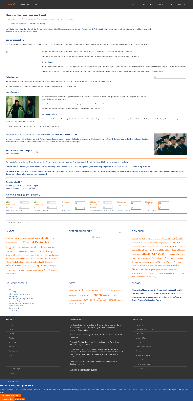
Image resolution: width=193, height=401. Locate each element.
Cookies (160, 382)
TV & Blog (170, 4)
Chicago (101, 290)
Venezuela (54, 270)
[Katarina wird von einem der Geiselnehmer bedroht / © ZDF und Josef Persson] (170, 87)
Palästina (8, 262)
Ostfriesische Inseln (148, 262)
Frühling (147, 294)
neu (133, 4)
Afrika (135, 238)
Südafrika (48, 266)
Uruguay (41, 270)
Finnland (25, 247)
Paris (101, 299)
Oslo (97, 300)
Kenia (23, 255)
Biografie (12, 360)
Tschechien (16, 270)
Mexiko (52, 255)
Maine (157, 250)
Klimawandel (178, 294)
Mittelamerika (136, 254)
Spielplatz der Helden (143, 355)
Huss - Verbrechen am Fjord (15, 210)
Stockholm (110, 299)
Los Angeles (107, 295)
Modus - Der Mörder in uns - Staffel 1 (102, 210)
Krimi (51, 19)
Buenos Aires (93, 290)
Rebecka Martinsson (123, 210)
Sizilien (176, 265)
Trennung (141, 300)
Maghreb (151, 250)
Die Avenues (13, 296)
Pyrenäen (135, 265)
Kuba (32, 255)
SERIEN (160, 4)
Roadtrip (171, 297)
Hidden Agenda (66, 210)
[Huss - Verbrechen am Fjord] (11, 205)
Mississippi (181, 250)
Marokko (44, 255)
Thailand (8, 270)
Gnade (138, 351)
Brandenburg (157, 243)
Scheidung (12, 292)
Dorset (141, 247)
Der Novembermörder (41, 210)
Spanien (41, 265)
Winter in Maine (141, 338)
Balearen (135, 243)
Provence (177, 262)
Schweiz (21, 265)
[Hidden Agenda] (67, 204)
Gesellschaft (13, 351)
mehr (180, 4)
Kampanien (182, 247)
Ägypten (17, 238)
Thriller (11, 347)
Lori (10, 289)
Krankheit (136, 297)
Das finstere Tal (141, 369)
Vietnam (8, 273)
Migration (163, 297)
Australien (41, 238)
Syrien (54, 266)
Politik (11, 355)
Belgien (50, 238)
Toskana (138, 277)
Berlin (81, 290)
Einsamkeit (162, 290)
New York (148, 258)
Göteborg (41, 24)
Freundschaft (138, 294)
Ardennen (158, 239)
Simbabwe (27, 266)
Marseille (117, 295)
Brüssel (86, 290)
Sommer (179, 297)
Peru (13, 262)
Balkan (141, 243)
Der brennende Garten (16, 306)
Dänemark (29, 242)
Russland (39, 262)
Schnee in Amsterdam (144, 347)
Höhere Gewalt (141, 325)
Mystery (12, 373)
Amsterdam (73, 290)
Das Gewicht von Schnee (144, 329)
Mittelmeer (148, 253)
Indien (21, 252)
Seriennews (42, 19)
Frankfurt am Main (108, 290)
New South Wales (138, 258)
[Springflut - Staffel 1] (151, 204)
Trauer (134, 300)
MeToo (156, 297)
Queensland (143, 265)
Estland (19, 247)
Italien (45, 251)
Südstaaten (162, 274)
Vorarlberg (153, 277)
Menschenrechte (147, 297)
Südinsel (148, 274)
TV (9, 19)
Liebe (11, 329)
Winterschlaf (140, 360)
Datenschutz (171, 382)
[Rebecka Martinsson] (123, 204)
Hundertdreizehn (14, 308)
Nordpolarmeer (158, 258)
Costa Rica (19, 243)
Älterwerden (137, 290)
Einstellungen (20, 399)
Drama (11, 334)
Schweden (13, 24)
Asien (170, 238)
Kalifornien (171, 246)
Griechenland (49, 247)
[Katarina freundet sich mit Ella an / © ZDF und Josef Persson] (22, 107)
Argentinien (31, 238)
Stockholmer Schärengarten (168, 270)
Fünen (149, 247)
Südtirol (169, 274)
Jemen (56, 252)
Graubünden (155, 247)
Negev (166, 254)
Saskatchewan (161, 265)
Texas (182, 274)
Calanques (165, 243)
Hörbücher (161, 293)
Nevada (182, 254)
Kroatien (27, 255)
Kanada (17, 255)
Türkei (22, 270)
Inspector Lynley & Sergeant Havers (21, 299)
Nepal (57, 255)
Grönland (9, 252)
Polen (17, 262)
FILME (151, 4)
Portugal (23, 262)
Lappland (135, 250)
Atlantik (178, 238)
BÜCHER (142, 4)
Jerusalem (71, 295)
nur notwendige (7, 399)
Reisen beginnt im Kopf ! (84, 369)
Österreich (53, 258)
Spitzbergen (154, 270)
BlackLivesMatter (149, 290)
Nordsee (169, 257)
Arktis (164, 239)
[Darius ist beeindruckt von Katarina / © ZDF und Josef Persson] (22, 62)
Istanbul (121, 290)
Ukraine (29, 270)
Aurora (138, 342)
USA (47, 270)
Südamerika (138, 273)
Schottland (47, 262)
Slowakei (33, 266)
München (79, 300)
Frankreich (36, 247)
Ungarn (35, 270)
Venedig (77, 303)
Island (34, 252)
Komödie (12, 342)
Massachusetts (172, 250)
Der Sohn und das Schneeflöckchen (21, 303)
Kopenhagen (84, 294)
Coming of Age (14, 369)
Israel (39, 251)
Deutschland (42, 242)
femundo (12, 4)
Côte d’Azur (175, 242)
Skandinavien (31, 24)
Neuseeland (10, 259)
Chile (14, 243)
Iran (26, 252)
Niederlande (21, 258)
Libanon (37, 255)
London (96, 294)
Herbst (152, 294)
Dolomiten (135, 247)
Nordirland (34, 258)
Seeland (169, 265)
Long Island (143, 250)
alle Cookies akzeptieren (10, 395)
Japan (52, 252)
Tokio (73, 303)
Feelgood (171, 290)
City (58, 19)
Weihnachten (150, 300)
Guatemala (15, 252)
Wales (14, 273)
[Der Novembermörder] (39, 205)
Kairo (75, 295)
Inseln (170, 293)
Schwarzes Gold (14, 301)
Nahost (160, 253)
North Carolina (179, 258)
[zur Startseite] (186, 4)
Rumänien (31, 262)
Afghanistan (9, 238)
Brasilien (9, 243)
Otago (164, 262)
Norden (62, 19)
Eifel (144, 247)
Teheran (118, 300)
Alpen (142, 238)
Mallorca (163, 250)
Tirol (133, 277)
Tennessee (176, 274)
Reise (11, 364)
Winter (159, 300)
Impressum (183, 382)
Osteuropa (136, 262)
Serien (27, 19)
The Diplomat (13, 310)
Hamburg (116, 290)
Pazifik (169, 262)
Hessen (162, 247)
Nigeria (28, 259)
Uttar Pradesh (145, 277)
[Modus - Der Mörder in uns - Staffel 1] (95, 205)
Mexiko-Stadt (72, 300)
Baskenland (148, 243)
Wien (82, 303)
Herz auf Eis (140, 334)
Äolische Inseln (150, 239)
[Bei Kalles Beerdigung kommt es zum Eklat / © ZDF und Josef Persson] (170, 144)
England (11, 247)
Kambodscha (10, 255)
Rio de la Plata (152, 265)
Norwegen (42, 258)
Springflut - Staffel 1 (151, 210)
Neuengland (174, 254)
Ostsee (23, 24)
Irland (30, 252)
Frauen (178, 290)
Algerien (23, 238)
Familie (11, 338)
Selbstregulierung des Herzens (19, 294)
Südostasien (154, 274)
